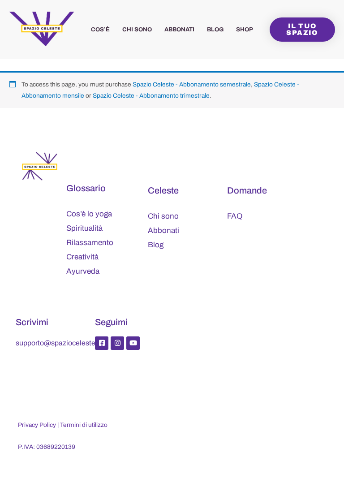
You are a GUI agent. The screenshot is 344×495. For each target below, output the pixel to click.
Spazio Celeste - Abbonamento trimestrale (151, 95)
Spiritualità (84, 228)
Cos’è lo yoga (89, 214)
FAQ (234, 216)
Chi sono (137, 29)
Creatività (82, 257)
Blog (215, 29)
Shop (244, 29)
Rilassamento (89, 242)
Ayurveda (82, 271)
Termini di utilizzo (84, 425)
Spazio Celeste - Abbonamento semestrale (192, 84)
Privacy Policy (37, 425)
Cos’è (100, 29)
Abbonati (179, 29)
